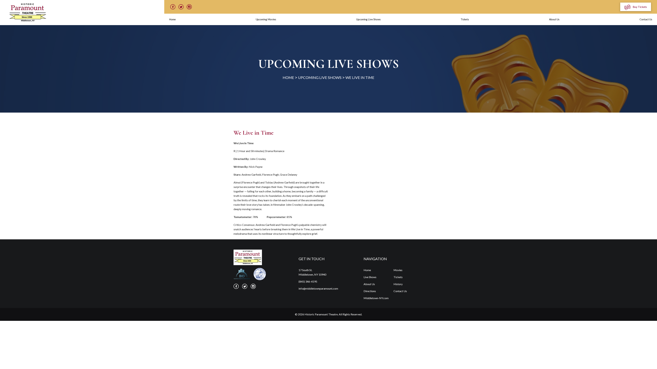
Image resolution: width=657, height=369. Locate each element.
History (398, 284)
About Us (554, 19)
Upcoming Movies (266, 19)
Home (172, 19)
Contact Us (646, 19)
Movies (398, 270)
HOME (288, 77)
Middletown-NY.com (376, 298)
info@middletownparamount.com (318, 288)
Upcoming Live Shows (368, 19)
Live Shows (370, 277)
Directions (370, 291)
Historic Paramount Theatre (321, 314)
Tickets (465, 19)
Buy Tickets (639, 6)
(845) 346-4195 (308, 281)
